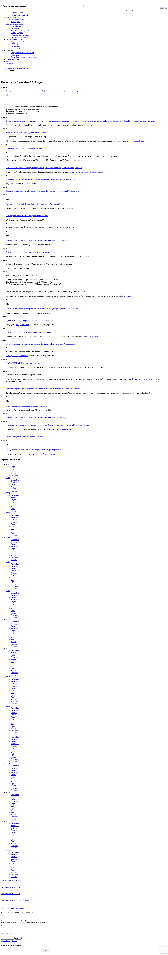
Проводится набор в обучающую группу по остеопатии (29, 320)
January (14, 511)
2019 (8, 619)
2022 (8, 537)
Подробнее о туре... (67, 429)
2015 (8, 735)
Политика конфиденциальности (14, 908)
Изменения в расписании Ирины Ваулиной (24, 148)
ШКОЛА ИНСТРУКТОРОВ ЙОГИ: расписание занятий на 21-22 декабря (37, 240)
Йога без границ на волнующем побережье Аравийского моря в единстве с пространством (44, 168)
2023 (8, 513)
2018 (8, 648)
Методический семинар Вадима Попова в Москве (27, 133)
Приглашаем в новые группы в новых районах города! (29, 332)
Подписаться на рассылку (14, 6)
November (15, 498)
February (14, 475)
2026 (8, 464)
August (13, 466)
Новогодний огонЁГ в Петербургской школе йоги (27, 216)
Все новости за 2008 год (11, 894)
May (12, 486)
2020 (8, 591)
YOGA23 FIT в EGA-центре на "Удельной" (24, 363)
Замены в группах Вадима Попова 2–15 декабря (26, 437)
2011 (8, 850)
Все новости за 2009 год (11, 887)
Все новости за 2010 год (11, 881)
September (15, 482)
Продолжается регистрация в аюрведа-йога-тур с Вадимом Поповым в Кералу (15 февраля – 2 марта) (48, 425)
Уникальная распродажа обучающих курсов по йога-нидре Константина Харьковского (42, 191)
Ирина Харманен (91, 336)
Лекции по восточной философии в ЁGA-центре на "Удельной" (33, 204)
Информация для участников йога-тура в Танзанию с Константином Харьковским (40, 179)
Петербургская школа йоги (17, 68)
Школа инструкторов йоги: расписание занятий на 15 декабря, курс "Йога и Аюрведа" (42, 309)
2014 (8, 764)
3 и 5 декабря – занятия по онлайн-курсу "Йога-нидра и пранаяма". (34, 450)
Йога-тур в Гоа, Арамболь (17, 356)
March (13, 473)
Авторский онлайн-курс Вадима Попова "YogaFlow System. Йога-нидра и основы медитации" (45, 91)
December (15, 480)
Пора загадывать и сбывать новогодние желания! (26, 406)
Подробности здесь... (46, 454)
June (12, 471)
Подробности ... (128, 296)
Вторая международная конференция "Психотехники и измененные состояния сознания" (43, 389)
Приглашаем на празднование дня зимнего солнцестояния (30, 252)
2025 (8, 478)
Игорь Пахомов (22, 325)
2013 (8, 792)
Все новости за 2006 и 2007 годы (15, 900)
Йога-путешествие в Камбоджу (144, 379)
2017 (8, 677)
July (12, 469)
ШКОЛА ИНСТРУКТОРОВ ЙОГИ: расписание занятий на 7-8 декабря (36, 417)
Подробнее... (139, 141)
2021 (8, 562)
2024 (8, 493)
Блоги (3, 926)
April (13, 509)
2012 (8, 821)
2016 (8, 706)
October (14, 520)
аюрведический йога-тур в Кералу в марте (85, 172)
